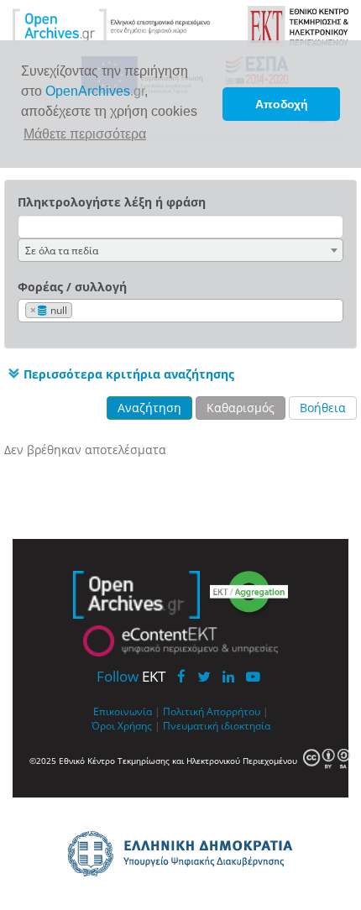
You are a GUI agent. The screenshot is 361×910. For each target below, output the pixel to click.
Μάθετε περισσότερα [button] (85, 134)
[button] (119, 373)
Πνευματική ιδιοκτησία (216, 725)
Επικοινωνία (122, 711)
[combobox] (180, 250)
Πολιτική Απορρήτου (211, 711)
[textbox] (80, 311)
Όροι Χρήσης (122, 725)
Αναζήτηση (149, 408)
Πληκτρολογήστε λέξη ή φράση (112, 202)
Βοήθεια (323, 408)
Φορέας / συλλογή (72, 287)
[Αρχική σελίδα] (112, 26)
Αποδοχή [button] (281, 104)
